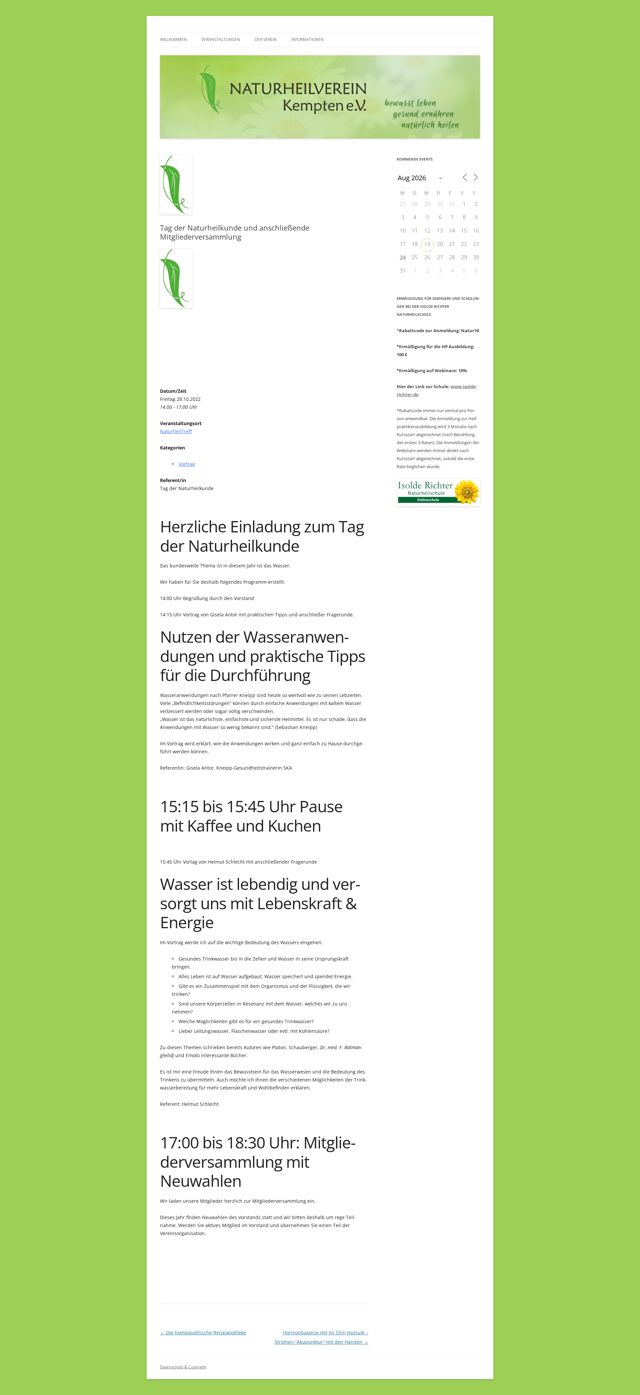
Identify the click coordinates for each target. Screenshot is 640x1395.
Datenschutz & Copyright (183, 1367)
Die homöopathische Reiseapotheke (203, 1332)
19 (427, 244)
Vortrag (187, 464)
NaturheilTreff (176, 431)
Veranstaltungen (220, 39)
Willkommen (173, 39)
